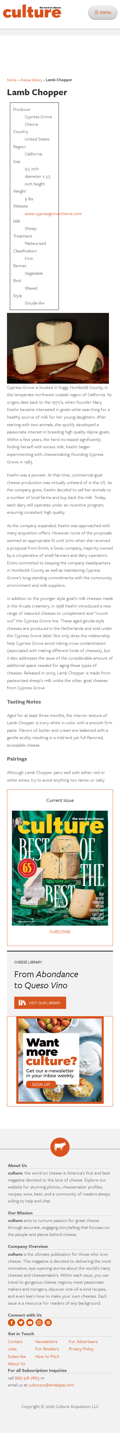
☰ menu (104, 12)
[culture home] (30, 16)
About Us (16, 1363)
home (11, 80)
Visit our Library (44, 1003)
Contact (15, 1341)
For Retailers (47, 1348)
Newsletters (46, 1341)
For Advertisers (83, 1341)
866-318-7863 (27, 1377)
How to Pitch (47, 1356)
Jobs (12, 1348)
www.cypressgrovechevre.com (53, 213)
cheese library (31, 80)
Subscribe (17, 1356)
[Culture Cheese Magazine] (60, 1147)
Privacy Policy (81, 1348)
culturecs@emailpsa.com (51, 1384)
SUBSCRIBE (60, 931)
